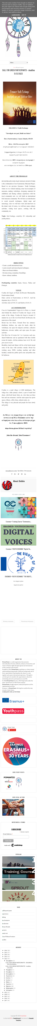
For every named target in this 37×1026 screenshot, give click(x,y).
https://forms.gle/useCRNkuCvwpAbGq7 (18, 428)
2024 (5, 954)
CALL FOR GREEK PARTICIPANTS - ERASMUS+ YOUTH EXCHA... (19, 963)
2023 (5, 957)
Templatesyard (17, 1018)
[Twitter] (18, 474)
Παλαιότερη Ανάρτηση (27, 621)
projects (4, 930)
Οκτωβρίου (9, 972)
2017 (5, 1000)
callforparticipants (19, 67)
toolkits (4, 940)
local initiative (6, 920)
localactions (5, 923)
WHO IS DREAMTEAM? (11, 859)
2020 (5, 994)
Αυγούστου (9, 976)
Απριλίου (8, 984)
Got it (24, 15)
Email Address (8, 834)
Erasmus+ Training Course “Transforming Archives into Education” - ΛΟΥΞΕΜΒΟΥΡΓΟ (16, 872)
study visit (5, 933)
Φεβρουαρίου (9, 988)
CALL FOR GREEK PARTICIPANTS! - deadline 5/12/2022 (18, 967)
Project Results (6, 927)
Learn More (16, 15)
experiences (5, 914)
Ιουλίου (8, 978)
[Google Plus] (15, 474)
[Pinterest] (21, 474)
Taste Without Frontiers (8, 936)
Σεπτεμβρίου (9, 974)
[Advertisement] (16, 641)
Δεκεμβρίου (9, 961)
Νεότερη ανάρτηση (8, 621)
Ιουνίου (8, 980)
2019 (5, 996)
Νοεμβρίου (9, 970)
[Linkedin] (25, 474)
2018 (5, 998)
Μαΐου (8, 982)
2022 (5, 959)
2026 (5, 950)
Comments (28, 471)
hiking (4, 917)
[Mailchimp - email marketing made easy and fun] (13, 847)
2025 (5, 952)
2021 (5, 992)
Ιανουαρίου (9, 990)
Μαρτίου (8, 986)
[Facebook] (11, 474)
